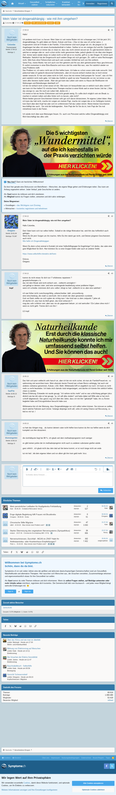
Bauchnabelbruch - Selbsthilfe (19, 666)
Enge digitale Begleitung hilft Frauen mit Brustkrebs (33, 514)
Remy (106, 532)
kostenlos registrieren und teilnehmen (32, 209)
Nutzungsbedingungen (70, 758)
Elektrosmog (12, 653)
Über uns (45, 758)
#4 (112, 376)
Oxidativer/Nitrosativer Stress (32, 509)
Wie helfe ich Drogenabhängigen (36, 241)
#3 (112, 273)
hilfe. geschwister (39, 23)
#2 (112, 216)
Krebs (27, 517)
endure (12, 533)
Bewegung (11, 671)
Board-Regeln (98, 758)
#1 (112, 30)
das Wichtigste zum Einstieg (28, 205)
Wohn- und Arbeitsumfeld (17, 645)
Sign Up (27, 591)
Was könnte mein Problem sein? (33, 525)
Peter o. (12, 544)
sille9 (11, 525)
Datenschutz (86, 758)
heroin (27, 23)
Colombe (8, 23)
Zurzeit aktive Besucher (13, 603)
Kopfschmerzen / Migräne (17, 679)
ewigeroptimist (103, 541)
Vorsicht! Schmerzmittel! (17, 674)
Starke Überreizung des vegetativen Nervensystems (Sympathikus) (40, 531)
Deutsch (17, 758)
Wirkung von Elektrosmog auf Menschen (23, 648)
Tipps (108, 758)
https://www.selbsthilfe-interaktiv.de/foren (39, 254)
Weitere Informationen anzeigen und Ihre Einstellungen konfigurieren (29, 790)
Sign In (10, 591)
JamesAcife (7, 608)
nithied (110, 700)
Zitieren (110, 121)
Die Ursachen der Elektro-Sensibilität (22, 657)
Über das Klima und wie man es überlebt (23, 640)
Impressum (55, 758)
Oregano (13, 517)
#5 (112, 423)
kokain (50, 23)
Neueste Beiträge (10, 635)
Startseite (12, 3)
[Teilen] (108, 30)
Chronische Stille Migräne (21, 522)
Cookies (7, 758)
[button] (21, 3)
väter (57, 23)
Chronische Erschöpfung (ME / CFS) (36, 533)
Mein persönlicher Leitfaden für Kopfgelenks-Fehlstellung (35, 506)
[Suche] (112, 3)
